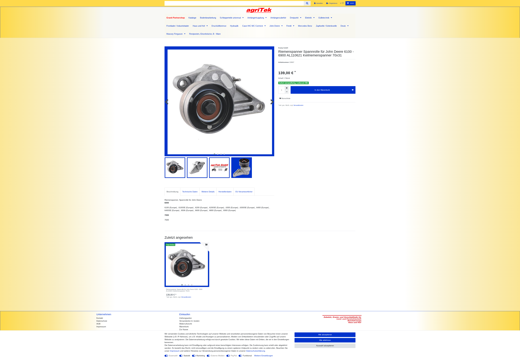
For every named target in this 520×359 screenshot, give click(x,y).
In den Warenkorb (322, 90)
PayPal (234, 356)
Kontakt (99, 318)
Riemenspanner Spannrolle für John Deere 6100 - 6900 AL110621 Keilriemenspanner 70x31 (184, 290)
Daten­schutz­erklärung (255, 351)
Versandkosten (298, 105)
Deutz (343, 26)
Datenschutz (101, 321)
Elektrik (308, 18)
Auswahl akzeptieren (325, 345)
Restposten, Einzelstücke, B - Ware (205, 34)
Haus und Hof (199, 26)
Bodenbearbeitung (208, 18)
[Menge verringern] (287, 92)
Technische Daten (190, 192)
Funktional (247, 356)
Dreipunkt (294, 18)
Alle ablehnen (325, 340)
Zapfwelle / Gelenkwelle (326, 26)
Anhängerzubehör (278, 18)
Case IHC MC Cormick (253, 26)
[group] (187, 264)
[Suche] (307, 3)
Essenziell (173, 356)
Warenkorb (184, 327)
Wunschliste (285, 98)
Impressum (101, 327)
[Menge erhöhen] (287, 88)
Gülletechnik (324, 18)
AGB (98, 324)
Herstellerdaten (225, 192)
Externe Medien (218, 356)
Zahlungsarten (185, 318)
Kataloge (192, 18)
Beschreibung (172, 192)
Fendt (289, 26)
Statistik (186, 356)
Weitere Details (208, 192)
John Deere (274, 26)
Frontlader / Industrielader (177, 26)
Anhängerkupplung (255, 18)
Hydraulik (234, 26)
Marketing (200, 356)
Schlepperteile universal (230, 18)
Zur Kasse (183, 329)
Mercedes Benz (305, 26)
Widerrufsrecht (185, 324)
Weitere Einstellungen (263, 356)
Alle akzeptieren (325, 335)
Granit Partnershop (175, 18)
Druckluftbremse (219, 26)
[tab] (172, 192)
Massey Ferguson (174, 34)
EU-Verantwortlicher (244, 192)
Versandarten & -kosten (189, 321)
